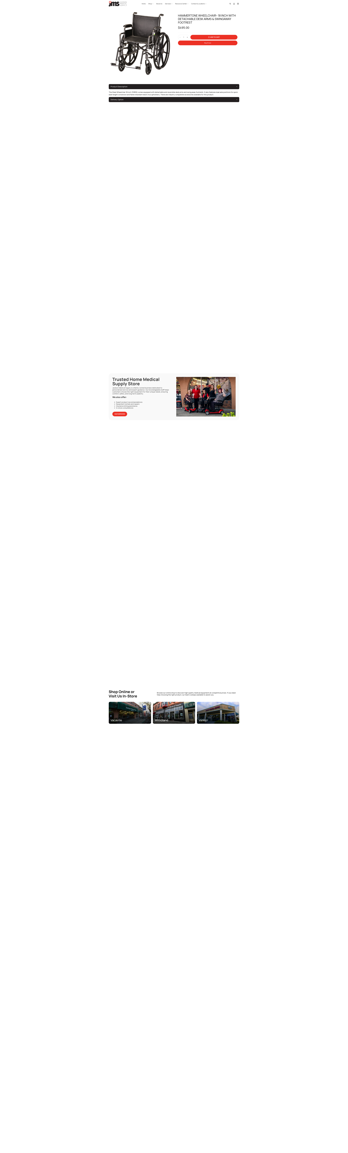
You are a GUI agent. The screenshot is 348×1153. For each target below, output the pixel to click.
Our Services (120, 414)
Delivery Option (117, 99)
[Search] (230, 4)
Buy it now (207, 43)
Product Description (119, 86)
